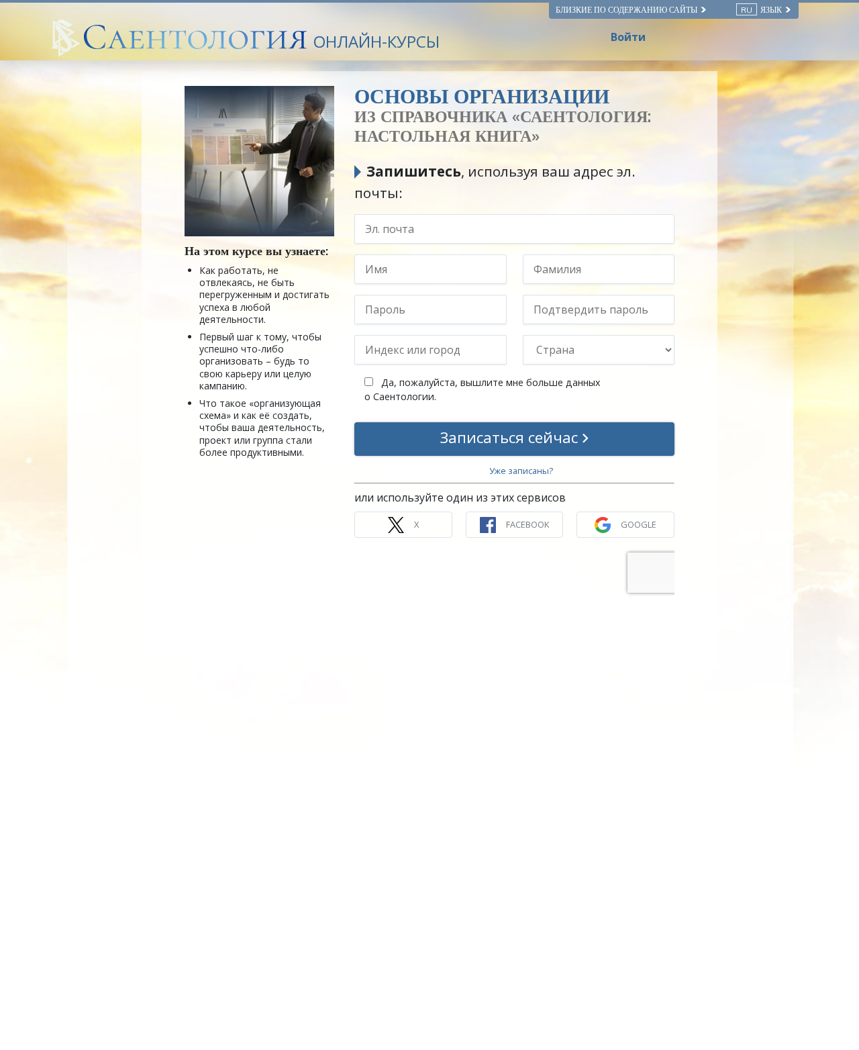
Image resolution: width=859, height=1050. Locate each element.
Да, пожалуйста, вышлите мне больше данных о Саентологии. (482, 389)
